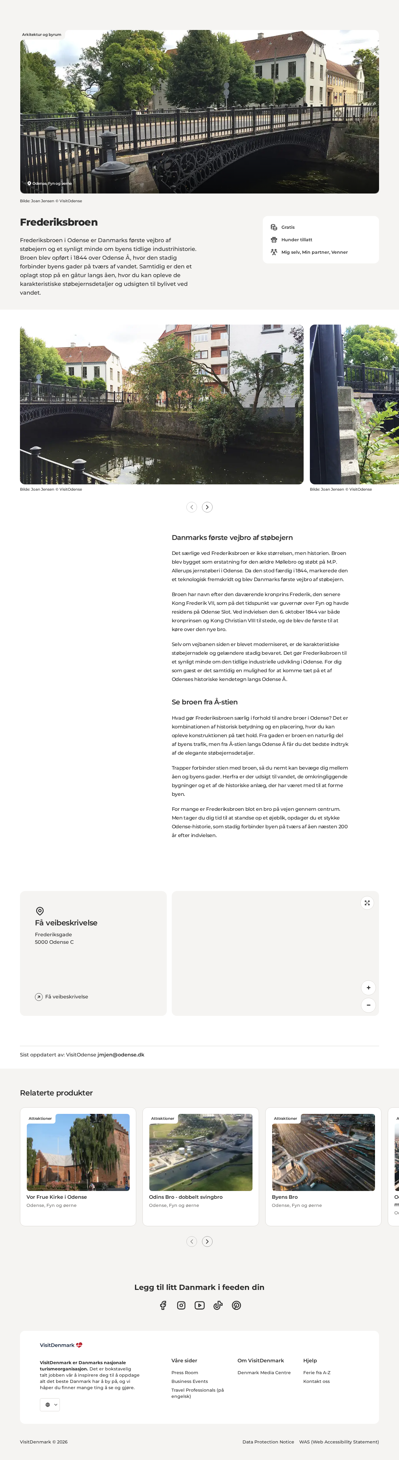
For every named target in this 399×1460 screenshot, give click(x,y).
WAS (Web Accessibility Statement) (339, 1442)
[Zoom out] (368, 1005)
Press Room (184, 1372)
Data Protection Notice (268, 1442)
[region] (275, 953)
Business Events (189, 1381)
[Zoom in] (368, 987)
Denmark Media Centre (264, 1372)
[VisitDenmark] (61, 1345)
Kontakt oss (316, 1381)
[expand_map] (367, 903)
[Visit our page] (181, 1305)
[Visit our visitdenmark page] (199, 1305)
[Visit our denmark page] (162, 1305)
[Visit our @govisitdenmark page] (218, 1305)
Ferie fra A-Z (316, 1372)
